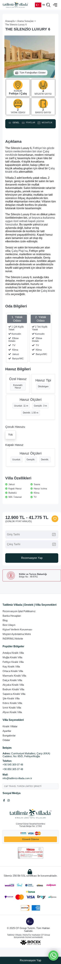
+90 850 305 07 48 (13, 769)
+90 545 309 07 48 (13, 764)
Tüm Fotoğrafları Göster (32, 72)
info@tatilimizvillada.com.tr (17, 778)
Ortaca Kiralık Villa (13, 671)
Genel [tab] (15, 123)
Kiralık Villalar (10, 726)
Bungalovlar (9, 735)
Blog (5, 620)
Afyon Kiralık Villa (12, 712)
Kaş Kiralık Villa (11, 666)
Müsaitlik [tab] (46, 123)
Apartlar (7, 730)
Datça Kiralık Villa (12, 680)
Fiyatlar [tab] (30, 123)
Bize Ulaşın (9, 624)
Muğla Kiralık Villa (12, 657)
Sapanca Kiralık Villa (14, 693)
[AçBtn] (48, 5)
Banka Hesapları (12, 615)
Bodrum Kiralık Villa (13, 689)
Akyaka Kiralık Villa (13, 684)
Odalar (6, 740)
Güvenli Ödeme (30, 839)
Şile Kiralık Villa (11, 698)
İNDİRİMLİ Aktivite (13, 638)
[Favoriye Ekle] (55, 518)
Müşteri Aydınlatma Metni (17, 634)
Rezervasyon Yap (32, 557)
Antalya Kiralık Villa (13, 652)
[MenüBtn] (55, 4)
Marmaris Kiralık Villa (14, 675)
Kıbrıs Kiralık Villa (12, 703)
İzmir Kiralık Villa (12, 707)
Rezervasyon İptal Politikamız (19, 611)
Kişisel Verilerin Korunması (17, 629)
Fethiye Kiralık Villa (13, 661)
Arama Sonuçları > (26, 21)
